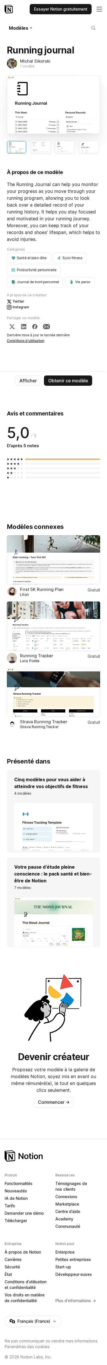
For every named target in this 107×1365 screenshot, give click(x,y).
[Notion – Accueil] (9, 9)
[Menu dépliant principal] (99, 9)
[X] (12, 326)
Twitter (18, 301)
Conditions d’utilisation (25, 341)
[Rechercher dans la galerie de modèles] (93, 28)
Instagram (21, 307)
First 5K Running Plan (42, 589)
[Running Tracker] (53, 626)
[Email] (46, 326)
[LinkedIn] (24, 326)
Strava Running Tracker (43, 721)
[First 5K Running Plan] (53, 559)
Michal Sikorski (35, 61)
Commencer (54, 1102)
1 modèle (27, 66)
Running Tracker (36, 655)
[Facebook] (34, 326)
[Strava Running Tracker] (53, 692)
